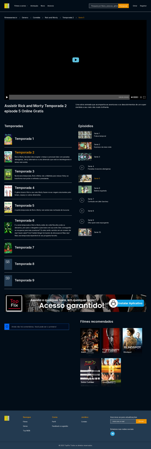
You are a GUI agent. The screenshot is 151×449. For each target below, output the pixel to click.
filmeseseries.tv (10, 17)
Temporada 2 (68, 17)
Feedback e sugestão (60, 426)
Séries (25, 426)
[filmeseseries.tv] (7, 5)
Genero (25, 17)
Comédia (36, 17)
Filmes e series (20, 6)
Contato (84, 422)
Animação (34, 6)
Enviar (141, 421)
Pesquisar (123, 6)
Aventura (92, 345)
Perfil (54, 422)
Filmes (25, 422)
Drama (110, 345)
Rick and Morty (51, 17)
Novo (43, 6)
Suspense (132, 348)
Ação (104, 345)
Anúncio (51, 6)
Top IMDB (26, 431)
